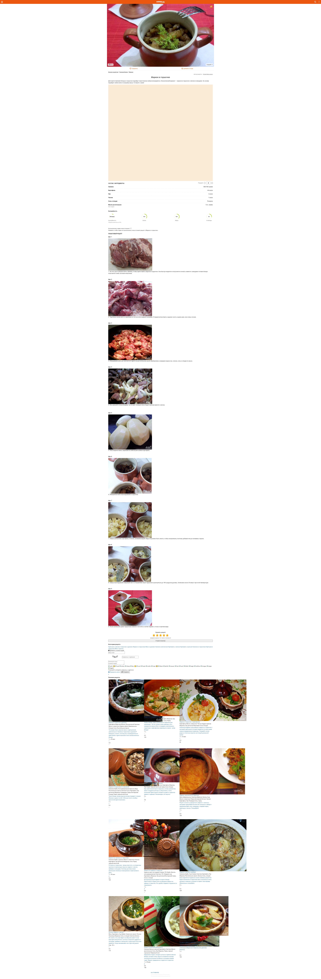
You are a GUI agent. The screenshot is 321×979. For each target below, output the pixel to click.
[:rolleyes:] (157, 666)
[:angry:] (209, 666)
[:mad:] (153, 666)
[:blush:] (160, 666)
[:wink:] (110, 666)
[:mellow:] (197, 666)
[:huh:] (177, 666)
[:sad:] (117, 666)
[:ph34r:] (165, 666)
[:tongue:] (203, 666)
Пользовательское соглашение (160, 974)
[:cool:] (138, 666)
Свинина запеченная (161, 647)
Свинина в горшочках (199, 647)
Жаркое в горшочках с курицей (153, 783)
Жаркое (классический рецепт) (153, 947)
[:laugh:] (191, 666)
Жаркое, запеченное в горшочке (189, 795)
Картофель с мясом (174, 647)
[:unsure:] (172, 666)
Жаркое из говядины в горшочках (154, 717)
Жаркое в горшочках (139, 647)
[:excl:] (181, 666)
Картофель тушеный (186, 647)
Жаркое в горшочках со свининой (119, 787)
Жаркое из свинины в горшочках (118, 858)
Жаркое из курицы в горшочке (153, 870)
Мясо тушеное (119, 648)
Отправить (126, 672)
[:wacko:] (114, 666)
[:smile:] (148, 666)
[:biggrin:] (111, 668)
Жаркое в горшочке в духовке (118, 722)
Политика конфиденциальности (160, 976)
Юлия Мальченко (208, 74)
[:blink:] (186, 666)
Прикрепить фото (115, 672)
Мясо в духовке (150, 647)
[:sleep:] (127, 666)
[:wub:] (143, 666)
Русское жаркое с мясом (116, 932)
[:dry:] (132, 666)
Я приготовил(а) (160, 641)
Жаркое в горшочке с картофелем (190, 722)
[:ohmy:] (122, 666)
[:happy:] (135, 666)
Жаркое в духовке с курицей (188, 936)
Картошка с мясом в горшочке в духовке (120, 647)
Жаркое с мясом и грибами (188, 872)
